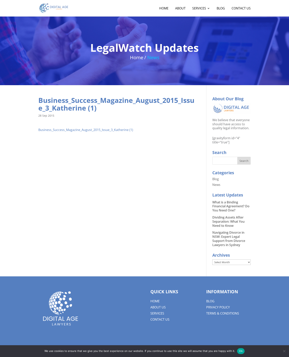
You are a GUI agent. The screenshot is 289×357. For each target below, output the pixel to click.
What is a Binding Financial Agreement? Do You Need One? (230, 206)
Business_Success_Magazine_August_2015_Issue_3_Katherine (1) (85, 130)
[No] (284, 351)
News (216, 185)
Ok (241, 350)
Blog (215, 179)
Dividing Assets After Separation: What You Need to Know (228, 221)
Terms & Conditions (222, 313)
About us (158, 307)
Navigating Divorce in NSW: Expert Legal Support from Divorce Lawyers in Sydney (228, 238)
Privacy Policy (218, 307)
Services (157, 313)
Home (155, 301)
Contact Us (159, 319)
